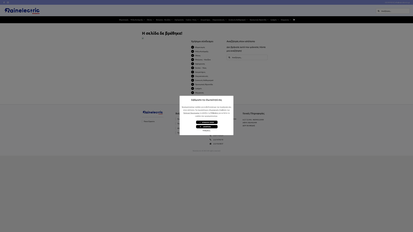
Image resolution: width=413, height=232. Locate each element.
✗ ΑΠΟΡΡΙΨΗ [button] (207, 127)
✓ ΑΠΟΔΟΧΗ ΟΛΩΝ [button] (207, 122)
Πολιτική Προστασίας (191, 113)
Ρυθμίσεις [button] (214, 113)
